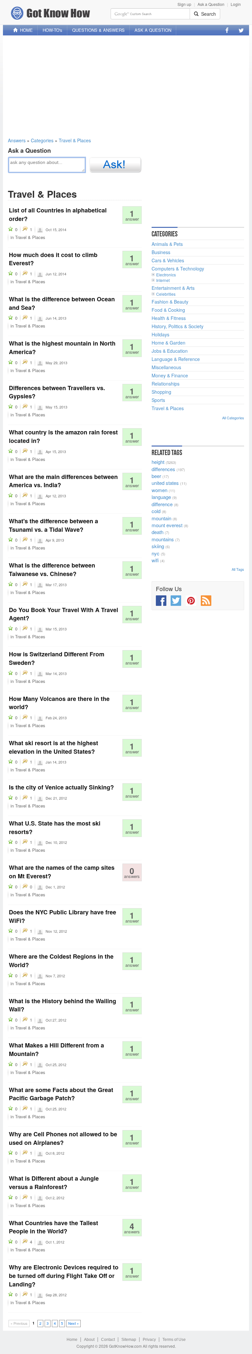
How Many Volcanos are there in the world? (59, 702)
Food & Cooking (168, 310)
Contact (108, 1339)
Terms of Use (174, 1339)
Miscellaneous (166, 367)
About (89, 1339)
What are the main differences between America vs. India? (63, 480)
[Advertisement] (126, 86)
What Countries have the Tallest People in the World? (53, 1227)
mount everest (167, 525)
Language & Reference (176, 359)
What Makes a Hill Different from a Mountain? (56, 1049)
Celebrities (166, 294)
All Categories (233, 417)
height (158, 461)
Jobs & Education (170, 351)
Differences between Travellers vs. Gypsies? (57, 392)
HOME (25, 30)
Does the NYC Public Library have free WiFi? (62, 916)
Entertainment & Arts (173, 288)
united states (165, 482)
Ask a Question (211, 4)
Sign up (184, 4)
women (159, 490)
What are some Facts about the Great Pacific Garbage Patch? (61, 1094)
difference (162, 504)
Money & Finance (170, 375)
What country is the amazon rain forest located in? (63, 436)
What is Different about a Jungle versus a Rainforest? (54, 1182)
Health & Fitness (169, 318)
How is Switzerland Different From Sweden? (56, 658)
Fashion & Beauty (170, 301)
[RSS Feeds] (206, 600)
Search (207, 13)
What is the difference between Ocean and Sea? (62, 303)
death (157, 531)
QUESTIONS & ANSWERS (98, 30)
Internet (163, 280)
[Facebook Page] (227, 30)
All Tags (238, 569)
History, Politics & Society (177, 326)
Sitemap (128, 1339)
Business (161, 252)
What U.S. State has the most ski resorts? (54, 827)
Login (236, 4)
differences (163, 469)
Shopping (161, 391)
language (161, 496)
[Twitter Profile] (241, 30)
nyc (155, 553)
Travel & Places (75, 140)
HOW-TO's (52, 30)
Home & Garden (168, 342)
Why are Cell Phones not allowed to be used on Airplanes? (63, 1138)
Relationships (165, 383)
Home (72, 1339)
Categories (42, 140)
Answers (17, 140)
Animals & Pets (167, 244)
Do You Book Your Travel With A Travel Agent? (63, 614)
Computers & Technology (178, 268)
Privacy (149, 1339)
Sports (158, 400)
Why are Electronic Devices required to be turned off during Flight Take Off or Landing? (63, 1275)
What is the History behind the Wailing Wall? (62, 1005)
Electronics (166, 274)
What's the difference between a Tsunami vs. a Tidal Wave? (53, 525)
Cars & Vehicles (168, 260)
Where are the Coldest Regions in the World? (61, 960)
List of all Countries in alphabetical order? (58, 214)
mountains (163, 539)
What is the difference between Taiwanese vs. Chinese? (52, 569)
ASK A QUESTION (153, 30)
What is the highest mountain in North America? (62, 347)
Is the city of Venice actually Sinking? (61, 787)
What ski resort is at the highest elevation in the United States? (53, 747)
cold (156, 511)
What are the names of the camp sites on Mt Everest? (62, 871)
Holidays (160, 334)
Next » (73, 1323)
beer (156, 475)
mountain (161, 518)
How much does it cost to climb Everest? (53, 259)
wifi (155, 560)
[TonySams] (40, 628)
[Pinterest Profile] (191, 600)
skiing (158, 546)
